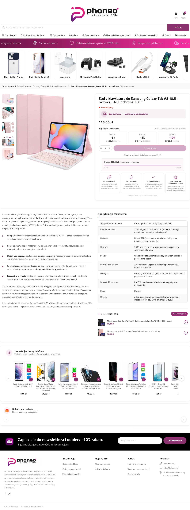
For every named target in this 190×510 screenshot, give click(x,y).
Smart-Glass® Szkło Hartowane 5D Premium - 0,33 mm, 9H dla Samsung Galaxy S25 (45, 387)
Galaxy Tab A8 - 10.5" (60, 86)
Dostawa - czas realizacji (139, 468)
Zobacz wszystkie (179, 314)
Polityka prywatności (71, 468)
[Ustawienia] (176, 14)
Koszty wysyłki (134, 474)
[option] (54, 132)
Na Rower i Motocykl (146, 35)
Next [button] (90, 132)
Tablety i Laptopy (24, 86)
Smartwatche (91, 35)
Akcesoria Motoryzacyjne (117, 35)
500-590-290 (169, 463)
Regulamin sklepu (70, 463)
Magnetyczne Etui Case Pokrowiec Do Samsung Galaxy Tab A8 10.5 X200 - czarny (139, 321)
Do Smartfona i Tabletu (33, 35)
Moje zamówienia (102, 463)
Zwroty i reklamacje (71, 474)
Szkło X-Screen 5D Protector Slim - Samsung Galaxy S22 (158, 386)
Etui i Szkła (9, 35)
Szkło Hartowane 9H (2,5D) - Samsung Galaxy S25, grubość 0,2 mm (68, 386)
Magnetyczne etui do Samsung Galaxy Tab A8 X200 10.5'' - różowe (133, 331)
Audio (73, 35)
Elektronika (58, 35)
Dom (167, 35)
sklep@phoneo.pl (171, 468)
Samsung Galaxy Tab (41, 86)
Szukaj (178, 27)
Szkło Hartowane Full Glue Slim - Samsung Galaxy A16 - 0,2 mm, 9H (136, 386)
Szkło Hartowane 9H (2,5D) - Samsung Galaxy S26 (23, 385)
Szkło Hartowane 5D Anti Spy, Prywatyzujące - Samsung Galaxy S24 (113, 386)
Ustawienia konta (102, 468)
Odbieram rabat (175, 440)
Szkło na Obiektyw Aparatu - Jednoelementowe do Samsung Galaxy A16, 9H (91, 386)
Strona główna (8, 86)
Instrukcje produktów (137, 463)
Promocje (181, 35)
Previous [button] (18, 132)
